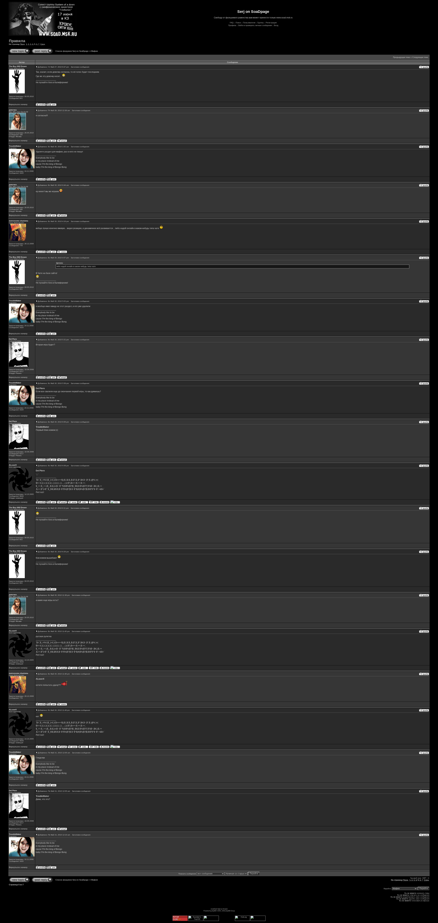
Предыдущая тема (401, 57)
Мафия (94, 51)
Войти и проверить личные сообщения (255, 25)
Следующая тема (420, 57)
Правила (17, 41)
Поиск (238, 23)
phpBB (213, 911)
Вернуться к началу (18, 104)
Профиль (232, 25)
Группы (260, 23)
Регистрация (271, 23)
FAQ (232, 23)
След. (42, 44)
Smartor (225, 909)
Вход (276, 25)
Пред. (22, 44)
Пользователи (249, 23)
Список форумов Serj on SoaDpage (71, 51)
